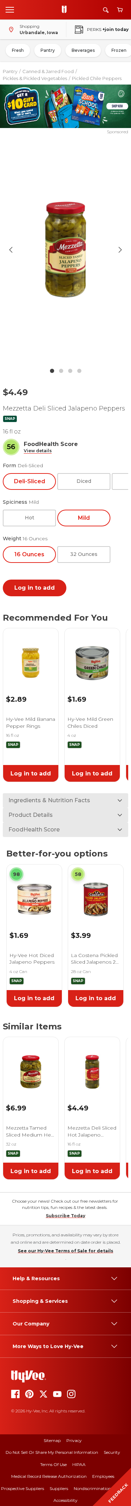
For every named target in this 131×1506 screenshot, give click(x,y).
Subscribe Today (65, 1215)
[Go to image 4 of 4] (79, 371)
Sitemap (52, 1440)
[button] (38, 451)
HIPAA (79, 1464)
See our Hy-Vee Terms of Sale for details (65, 1250)
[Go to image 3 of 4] (70, 371)
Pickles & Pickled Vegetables (35, 78)
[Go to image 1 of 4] (52, 371)
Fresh (18, 50)
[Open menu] (10, 9)
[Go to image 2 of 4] (61, 371)
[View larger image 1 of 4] (65, 249)
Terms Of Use (53, 1464)
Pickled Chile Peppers (97, 78)
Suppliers (59, 1488)
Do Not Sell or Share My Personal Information (52, 1452)
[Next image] (120, 250)
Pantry (48, 50)
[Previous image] (11, 250)
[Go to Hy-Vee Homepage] (66, 10)
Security (112, 1452)
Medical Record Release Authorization (49, 1476)
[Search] (105, 10)
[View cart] (119, 10)
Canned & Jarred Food (48, 71)
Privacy (74, 1440)
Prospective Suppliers (22, 1488)
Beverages (83, 50)
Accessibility (65, 1500)
